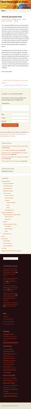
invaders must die (8, 360)
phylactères (7, 219)
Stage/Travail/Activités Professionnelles (11, 251)
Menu (3, 10)
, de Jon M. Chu (11, 306)
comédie (7, 338)
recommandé (9, 21)
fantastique (6, 351)
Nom (3, 114)
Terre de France (7, 193)
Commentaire (6, 103)
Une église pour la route (10, 393)
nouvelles (5, 364)
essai (11, 349)
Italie (15, 360)
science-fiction (9, 383)
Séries (6, 231)
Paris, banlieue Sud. (9, 210)
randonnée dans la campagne (9, 367)
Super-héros (6, 387)
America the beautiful (8, 183)
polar (13, 364)
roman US (15, 380)
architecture (11, 336)
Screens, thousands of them (10, 224)
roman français (8, 380)
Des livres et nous (9, 216)
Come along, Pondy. (8, 186)
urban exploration (10, 396)
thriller (14, 387)
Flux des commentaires (8, 321)
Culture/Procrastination (7, 212)
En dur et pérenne (7, 243)
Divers (3, 236)
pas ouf (9, 364)
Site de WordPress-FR (8, 324)
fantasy (12, 351)
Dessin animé (12, 338)
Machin (16, 21)
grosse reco (6, 358)
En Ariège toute (6, 349)
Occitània (7, 200)
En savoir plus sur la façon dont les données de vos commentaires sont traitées (14, 134)
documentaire (5, 340)
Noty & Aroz (12, 362)
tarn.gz (8, 205)
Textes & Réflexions (8, 246)
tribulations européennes (10, 389)
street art (15, 385)
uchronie (5, 391)
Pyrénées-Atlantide (11, 202)
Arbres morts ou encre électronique (11, 214)
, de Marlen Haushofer (10, 150)
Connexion (5, 316)
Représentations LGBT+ (7, 378)
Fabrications (4, 238)
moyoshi (4, 362)
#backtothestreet (8, 334)
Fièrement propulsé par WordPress (10, 405)
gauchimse (11, 356)
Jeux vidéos (7, 226)
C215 (4, 338)
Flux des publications (8, 319)
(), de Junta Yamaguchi (10, 298)
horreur (12, 358)
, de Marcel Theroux (16, 85)
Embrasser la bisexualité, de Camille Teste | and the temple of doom (10, 287)
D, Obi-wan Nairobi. (7, 188)
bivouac (15, 336)
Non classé (4, 248)
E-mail (3, 118)
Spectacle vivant (7, 233)
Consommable (6, 241)
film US (14, 354)
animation (6, 336)
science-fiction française (7, 385)
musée (8, 362)
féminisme (6, 356)
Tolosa (7, 207)
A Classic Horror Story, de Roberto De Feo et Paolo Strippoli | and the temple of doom (10, 270)
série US (11, 387)
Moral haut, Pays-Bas (8, 191)
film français (7, 354)
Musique (5, 221)
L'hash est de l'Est (9, 198)
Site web (4, 121)
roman (14, 378)
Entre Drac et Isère (9, 195)
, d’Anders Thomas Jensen (11, 161)
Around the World (6, 181)
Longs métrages (17, 19)
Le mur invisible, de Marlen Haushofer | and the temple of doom (10, 279)
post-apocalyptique (7, 366)
